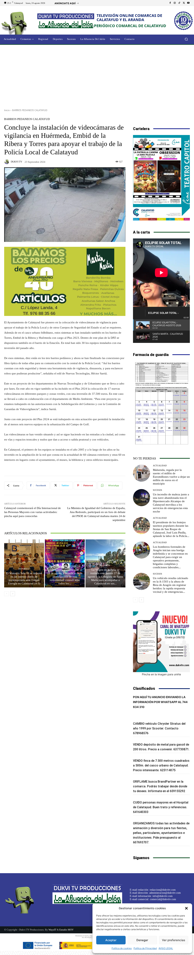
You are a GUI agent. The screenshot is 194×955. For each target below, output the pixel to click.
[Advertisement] (97, 75)
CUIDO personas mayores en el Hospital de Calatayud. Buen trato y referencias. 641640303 (160, 807)
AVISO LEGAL (166, 948)
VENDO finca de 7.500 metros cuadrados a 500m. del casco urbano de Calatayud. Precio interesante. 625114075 (161, 765)
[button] (186, 908)
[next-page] (12, 593)
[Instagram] (174, 3)
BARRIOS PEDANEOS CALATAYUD (29, 110)
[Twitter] (183, 3)
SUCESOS (157, 490)
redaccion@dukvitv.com (163, 889)
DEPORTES (23, 569)
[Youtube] (188, 3)
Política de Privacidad (145, 948)
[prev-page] (6, 593)
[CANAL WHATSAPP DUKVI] (161, 641)
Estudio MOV (66, 929)
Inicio (7, 110)
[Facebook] (170, 3)
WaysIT (52, 929)
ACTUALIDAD (64, 562)
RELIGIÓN (105, 565)
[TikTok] (179, 3)
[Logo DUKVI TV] (21, 22)
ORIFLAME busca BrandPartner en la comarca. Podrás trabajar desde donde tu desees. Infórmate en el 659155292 (160, 786)
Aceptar (111, 940)
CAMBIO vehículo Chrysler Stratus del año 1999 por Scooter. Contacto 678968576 (159, 728)
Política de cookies (122, 948)
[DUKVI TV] (7, 161)
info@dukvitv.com (163, 896)
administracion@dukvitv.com (165, 892)
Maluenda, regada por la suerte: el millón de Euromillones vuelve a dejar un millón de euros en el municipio (171, 476)
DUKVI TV (16, 161)
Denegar (142, 940)
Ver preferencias (173, 940)
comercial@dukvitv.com (163, 899)
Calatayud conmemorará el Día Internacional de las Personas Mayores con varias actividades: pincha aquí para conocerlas (32, 512)
